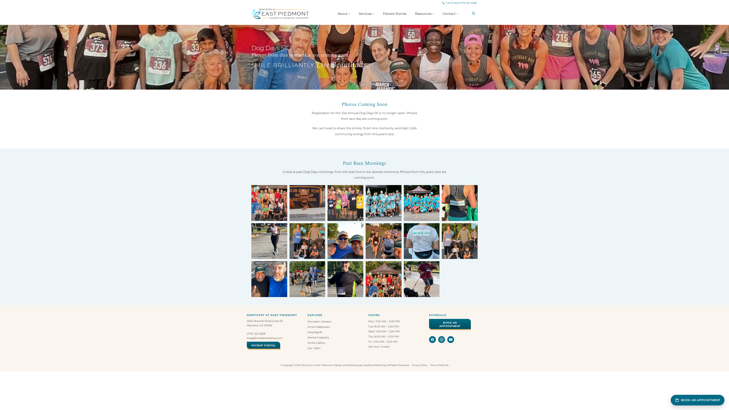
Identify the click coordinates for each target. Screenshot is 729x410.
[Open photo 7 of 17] (269, 241)
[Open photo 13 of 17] (269, 279)
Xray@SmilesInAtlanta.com (265, 338)
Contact (450, 13)
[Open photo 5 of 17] (422, 203)
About (344, 13)
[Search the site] (474, 13)
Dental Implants (318, 337)
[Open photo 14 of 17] (307, 279)
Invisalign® (315, 332)
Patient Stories (394, 13)
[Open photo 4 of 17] (384, 203)
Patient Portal (263, 345)
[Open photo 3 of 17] (345, 203)
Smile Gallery (316, 343)
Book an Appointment (450, 324)
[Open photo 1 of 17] (269, 203)
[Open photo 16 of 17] (384, 279)
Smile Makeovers (319, 327)
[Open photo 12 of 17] (460, 241)
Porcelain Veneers (319, 321)
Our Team (314, 348)
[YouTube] (450, 339)
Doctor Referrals (439, 365)
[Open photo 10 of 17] (384, 241)
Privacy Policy (419, 365)
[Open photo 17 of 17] (422, 279)
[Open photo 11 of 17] (422, 241)
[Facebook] (432, 339)
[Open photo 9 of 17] (345, 241)
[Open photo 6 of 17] (460, 203)
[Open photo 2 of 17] (307, 203)
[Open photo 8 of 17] (307, 241)
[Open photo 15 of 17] (345, 279)
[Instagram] (441, 339)
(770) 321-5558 (256, 333)
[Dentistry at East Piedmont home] (280, 14)
